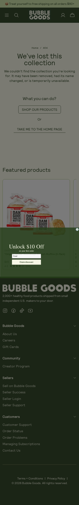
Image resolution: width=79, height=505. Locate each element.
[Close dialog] (77, 229)
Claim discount (26, 262)
